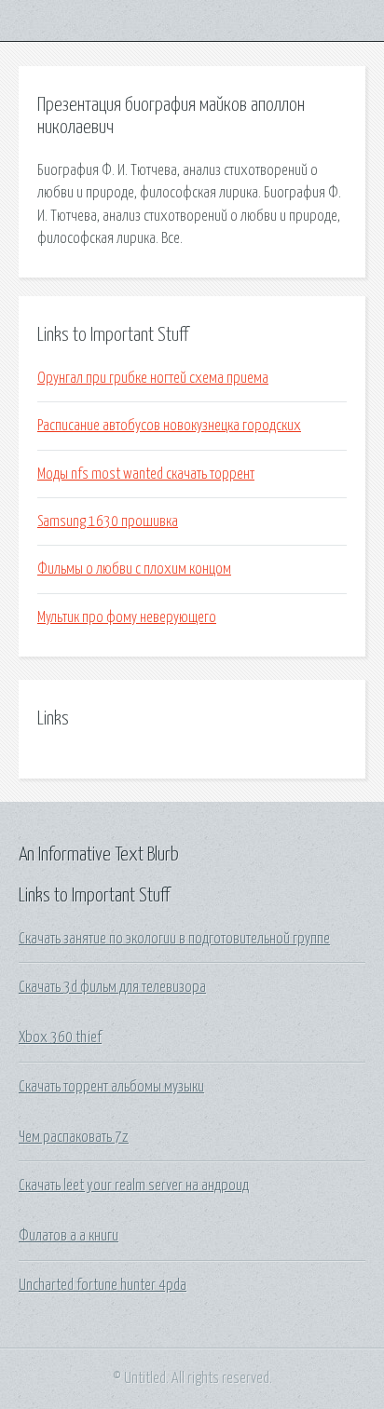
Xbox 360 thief (60, 1037)
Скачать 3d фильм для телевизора (112, 987)
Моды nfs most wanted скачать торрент (145, 474)
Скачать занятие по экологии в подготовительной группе (174, 938)
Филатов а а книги (68, 1235)
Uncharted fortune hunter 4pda (102, 1285)
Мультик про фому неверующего (126, 617)
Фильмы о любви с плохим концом (134, 569)
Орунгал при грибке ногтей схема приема (152, 378)
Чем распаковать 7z (74, 1137)
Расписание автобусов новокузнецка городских (169, 425)
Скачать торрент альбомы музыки (111, 1086)
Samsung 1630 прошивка (107, 521)
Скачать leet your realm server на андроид (134, 1185)
